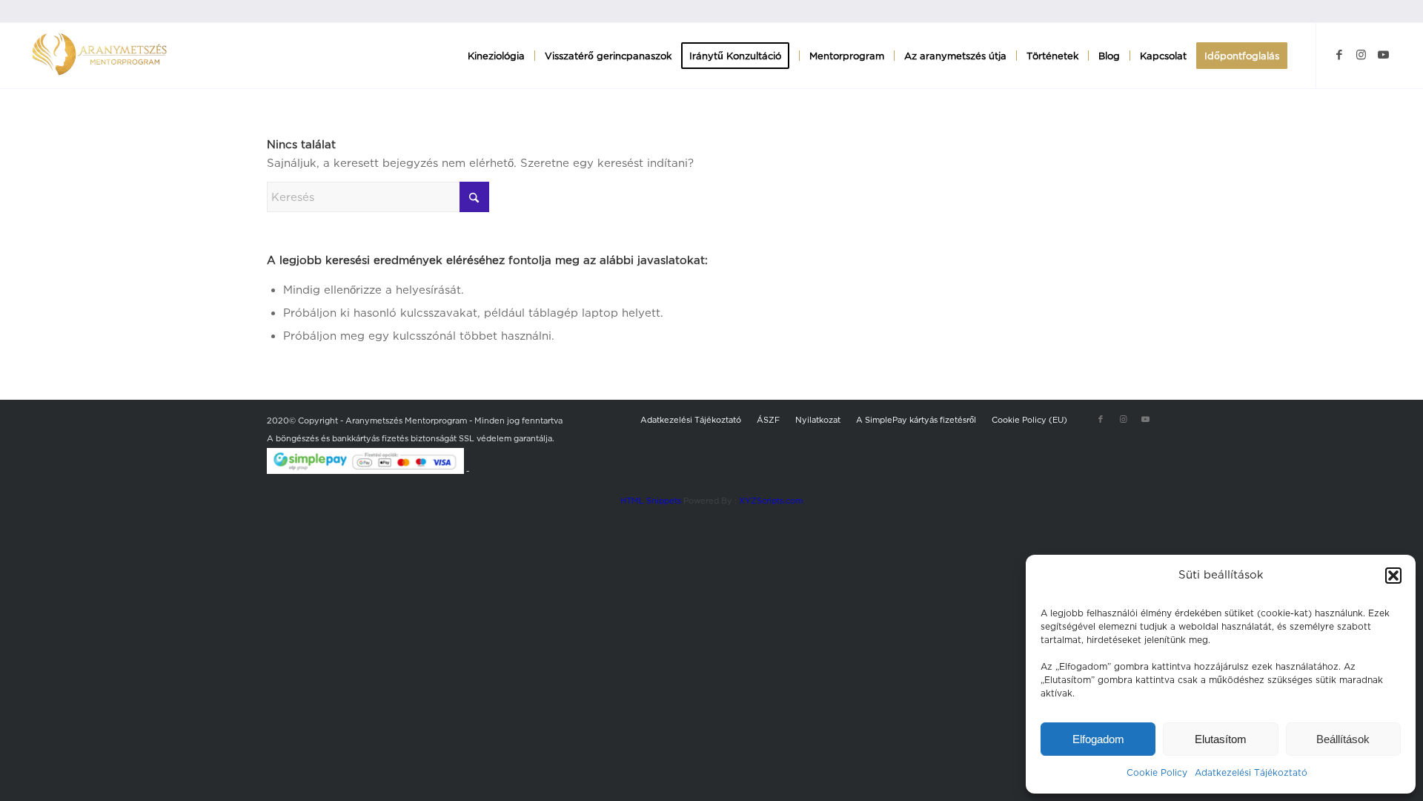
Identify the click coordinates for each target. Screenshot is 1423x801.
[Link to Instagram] (1361, 55)
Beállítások (1343, 739)
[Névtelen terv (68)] (99, 55)
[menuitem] (496, 55)
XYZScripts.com (771, 500)
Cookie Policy (1157, 772)
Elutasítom (1221, 739)
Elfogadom (1098, 739)
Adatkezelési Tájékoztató (1251, 772)
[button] (1393, 575)
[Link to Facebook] (1339, 55)
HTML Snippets (650, 500)
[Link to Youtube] (1384, 55)
